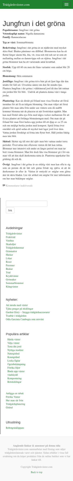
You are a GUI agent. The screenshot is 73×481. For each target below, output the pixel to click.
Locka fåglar (13, 360)
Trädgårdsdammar (15, 247)
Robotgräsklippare (15, 427)
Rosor (9, 261)
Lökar (9, 258)
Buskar (9, 268)
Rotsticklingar (14, 381)
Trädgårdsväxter (14, 233)
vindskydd (12, 374)
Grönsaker (11, 279)
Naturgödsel (13, 353)
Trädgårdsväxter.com (16, 4)
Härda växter (13, 339)
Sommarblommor (15, 283)
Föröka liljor (13, 367)
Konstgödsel (13, 357)
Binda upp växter (16, 371)
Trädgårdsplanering (15, 404)
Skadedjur (11, 244)
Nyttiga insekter (15, 350)
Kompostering (14, 378)
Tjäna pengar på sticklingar (19, 308)
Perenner (10, 265)
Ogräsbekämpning (16, 364)
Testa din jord (14, 346)
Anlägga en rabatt (15, 393)
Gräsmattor (11, 251)
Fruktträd (10, 237)
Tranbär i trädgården (16, 315)
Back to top (36, 472)
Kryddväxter (12, 276)
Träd (8, 272)
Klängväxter (12, 286)
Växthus (10, 240)
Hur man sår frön (14, 400)
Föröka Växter (13, 396)
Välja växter (13, 343)
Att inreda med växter (17, 305)
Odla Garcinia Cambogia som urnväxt (25, 319)
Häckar (9, 254)
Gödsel (9, 407)
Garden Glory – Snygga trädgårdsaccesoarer (28, 312)
